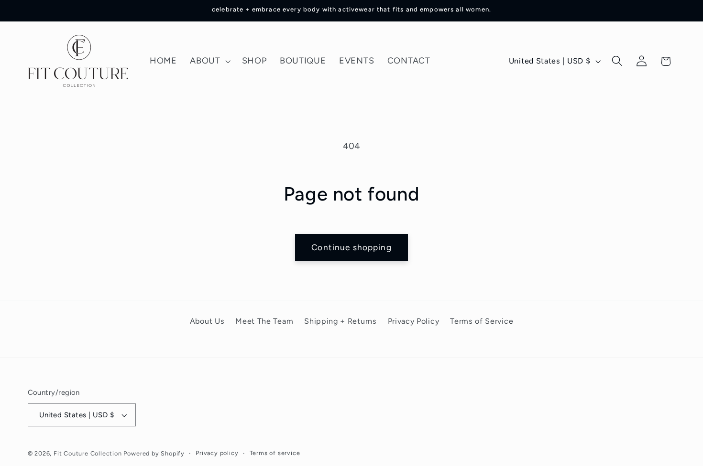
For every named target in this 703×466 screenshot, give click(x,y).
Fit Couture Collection (88, 453)
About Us (207, 321)
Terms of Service (481, 321)
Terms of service (275, 452)
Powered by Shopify (154, 453)
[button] (209, 61)
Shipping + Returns (340, 321)
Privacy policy (217, 452)
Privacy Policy (413, 321)
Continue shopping (351, 247)
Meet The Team (264, 321)
